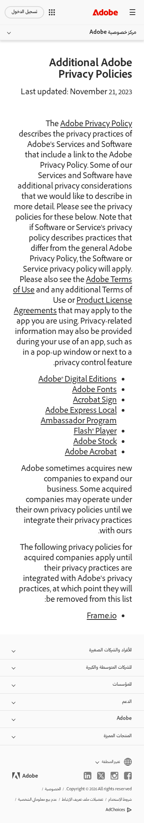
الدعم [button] (127, 702)
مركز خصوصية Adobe (112, 32)
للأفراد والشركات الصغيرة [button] (110, 650)
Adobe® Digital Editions (77, 380)
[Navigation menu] (132, 12)
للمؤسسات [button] (122, 684)
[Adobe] (105, 12)
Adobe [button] (124, 719)
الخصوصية (53, 789)
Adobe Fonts (94, 390)
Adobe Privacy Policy (96, 125)
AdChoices (115, 810)
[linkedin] (87, 776)
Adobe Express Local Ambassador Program (79, 416)
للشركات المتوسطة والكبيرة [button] (109, 667)
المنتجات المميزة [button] (118, 736)
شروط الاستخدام (120, 799)
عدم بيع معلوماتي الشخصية (37, 799)
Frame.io (102, 617)
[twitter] (101, 776)
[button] (52, 12)
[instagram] (114, 776)
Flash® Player (95, 432)
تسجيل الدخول (24, 12)
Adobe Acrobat (91, 453)
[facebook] (128, 776)
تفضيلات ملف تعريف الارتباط (82, 799)
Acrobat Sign (95, 401)
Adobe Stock (95, 442)
